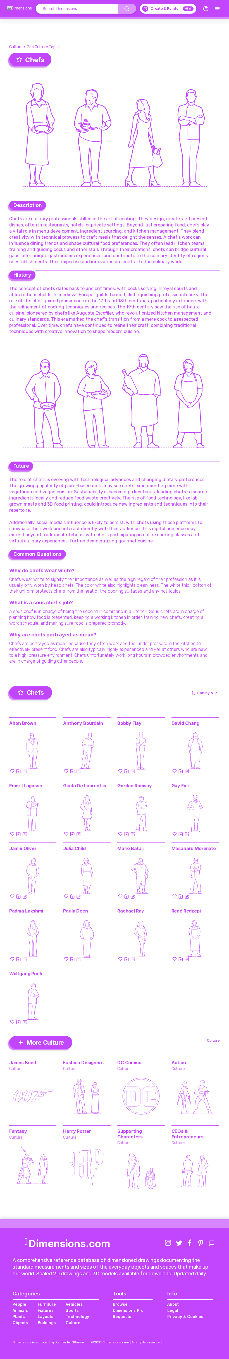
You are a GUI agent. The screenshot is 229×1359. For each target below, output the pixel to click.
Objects (20, 1322)
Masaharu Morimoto (193, 848)
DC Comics (129, 1062)
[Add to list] (18, 771)
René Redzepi (186, 911)
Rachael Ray (130, 911)
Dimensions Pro (128, 1310)
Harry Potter (77, 1131)
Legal (172, 1310)
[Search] (127, 9)
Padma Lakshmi (26, 911)
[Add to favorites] (12, 771)
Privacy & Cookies (185, 1316)
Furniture (47, 1304)
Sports (72, 1310)
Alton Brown (22, 723)
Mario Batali (130, 848)
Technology (77, 1316)
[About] (206, 9)
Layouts (45, 1316)
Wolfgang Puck (25, 973)
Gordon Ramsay (134, 785)
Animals (20, 1310)
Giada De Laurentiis (84, 785)
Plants (19, 1316)
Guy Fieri (181, 785)
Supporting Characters (129, 1134)
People (19, 1304)
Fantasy (18, 1131)
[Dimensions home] (19, 9)
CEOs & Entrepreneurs (187, 1134)
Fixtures (46, 1310)
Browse (120, 1304)
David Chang (185, 723)
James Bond (22, 1062)
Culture (16, 47)
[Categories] (217, 9)
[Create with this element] (25, 771)
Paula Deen (75, 911)
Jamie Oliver (23, 848)
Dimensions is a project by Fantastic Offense (48, 1342)
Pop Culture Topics (44, 47)
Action (178, 1062)
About (173, 1304)
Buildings (47, 1322)
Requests (122, 1316)
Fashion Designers (83, 1062)
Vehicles (74, 1304)
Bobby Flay (129, 723)
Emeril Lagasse (25, 785)
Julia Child (74, 848)
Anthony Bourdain (83, 723)
